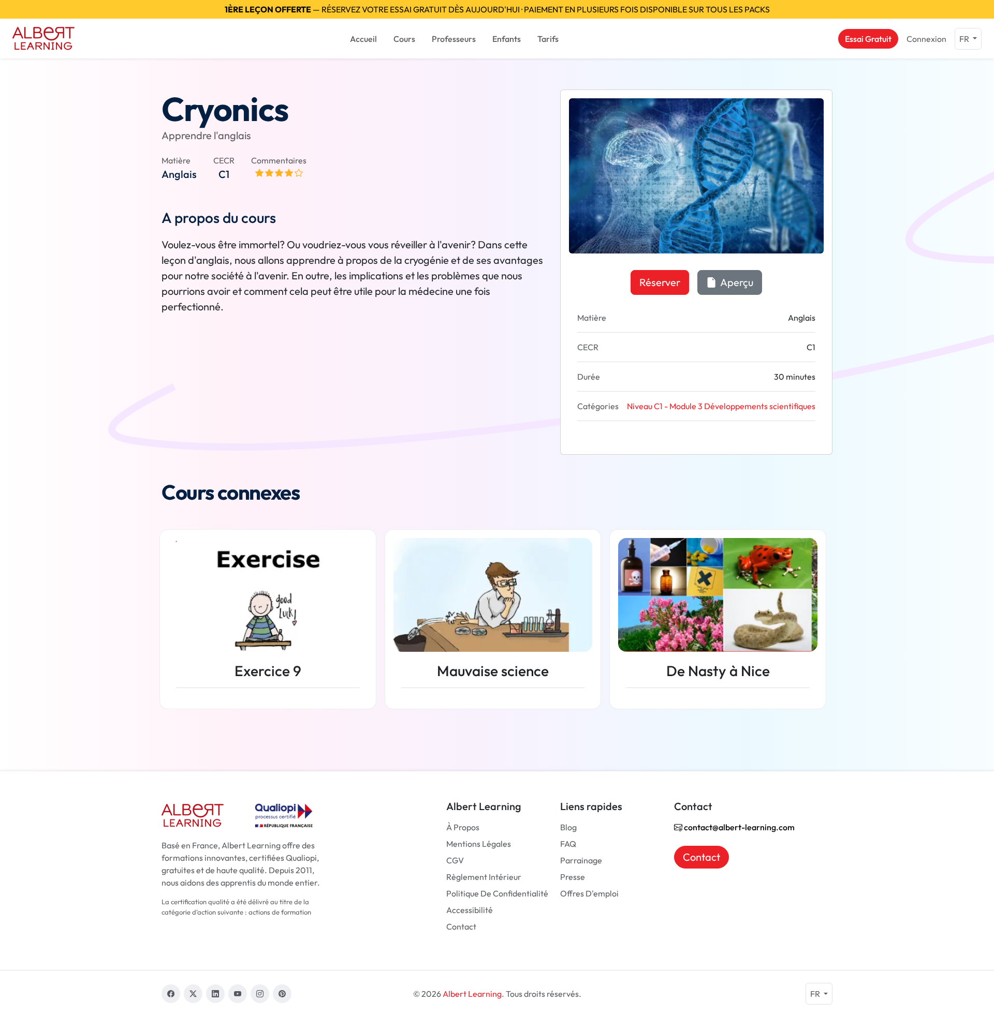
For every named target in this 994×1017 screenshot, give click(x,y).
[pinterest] (282, 993)
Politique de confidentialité (497, 893)
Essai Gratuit (868, 39)
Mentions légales (478, 844)
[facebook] (171, 993)
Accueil (363, 39)
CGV (455, 860)
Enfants (506, 39)
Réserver (659, 282)
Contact (461, 926)
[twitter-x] (193, 993)
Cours (404, 39)
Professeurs (454, 39)
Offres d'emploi (589, 893)
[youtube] (237, 993)
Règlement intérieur (483, 877)
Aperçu (736, 282)
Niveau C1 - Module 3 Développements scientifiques (721, 406)
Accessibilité (469, 910)
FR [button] (965, 39)
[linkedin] (215, 993)
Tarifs (548, 39)
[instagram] (260, 993)
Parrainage (581, 860)
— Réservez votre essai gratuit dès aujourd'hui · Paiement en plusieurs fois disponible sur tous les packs (497, 9)
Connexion (926, 39)
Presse (572, 877)
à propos (462, 827)
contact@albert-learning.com (738, 827)
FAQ (568, 844)
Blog (568, 827)
